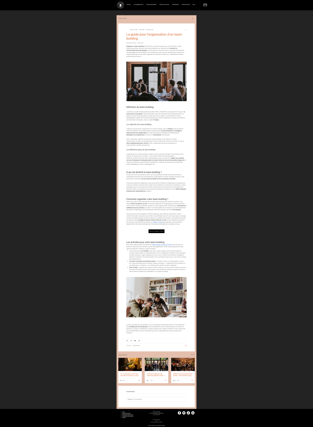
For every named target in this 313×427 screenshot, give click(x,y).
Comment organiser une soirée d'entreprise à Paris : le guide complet (156, 374)
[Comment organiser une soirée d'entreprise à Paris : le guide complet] (156, 364)
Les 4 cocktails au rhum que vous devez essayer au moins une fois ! (129, 374)
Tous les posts (122, 18)
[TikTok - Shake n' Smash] (188, 413)
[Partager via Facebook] (127, 340)
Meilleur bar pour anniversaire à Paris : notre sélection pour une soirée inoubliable (182, 374)
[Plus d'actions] (186, 30)
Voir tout (193, 354)
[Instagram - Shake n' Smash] (184, 413)
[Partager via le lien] (139, 340)
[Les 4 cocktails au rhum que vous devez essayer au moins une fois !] (130, 364)
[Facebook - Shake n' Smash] (179, 413)
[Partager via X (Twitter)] (131, 340)
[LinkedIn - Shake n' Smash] (192, 413)
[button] (193, 18)
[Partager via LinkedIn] (135, 340)
